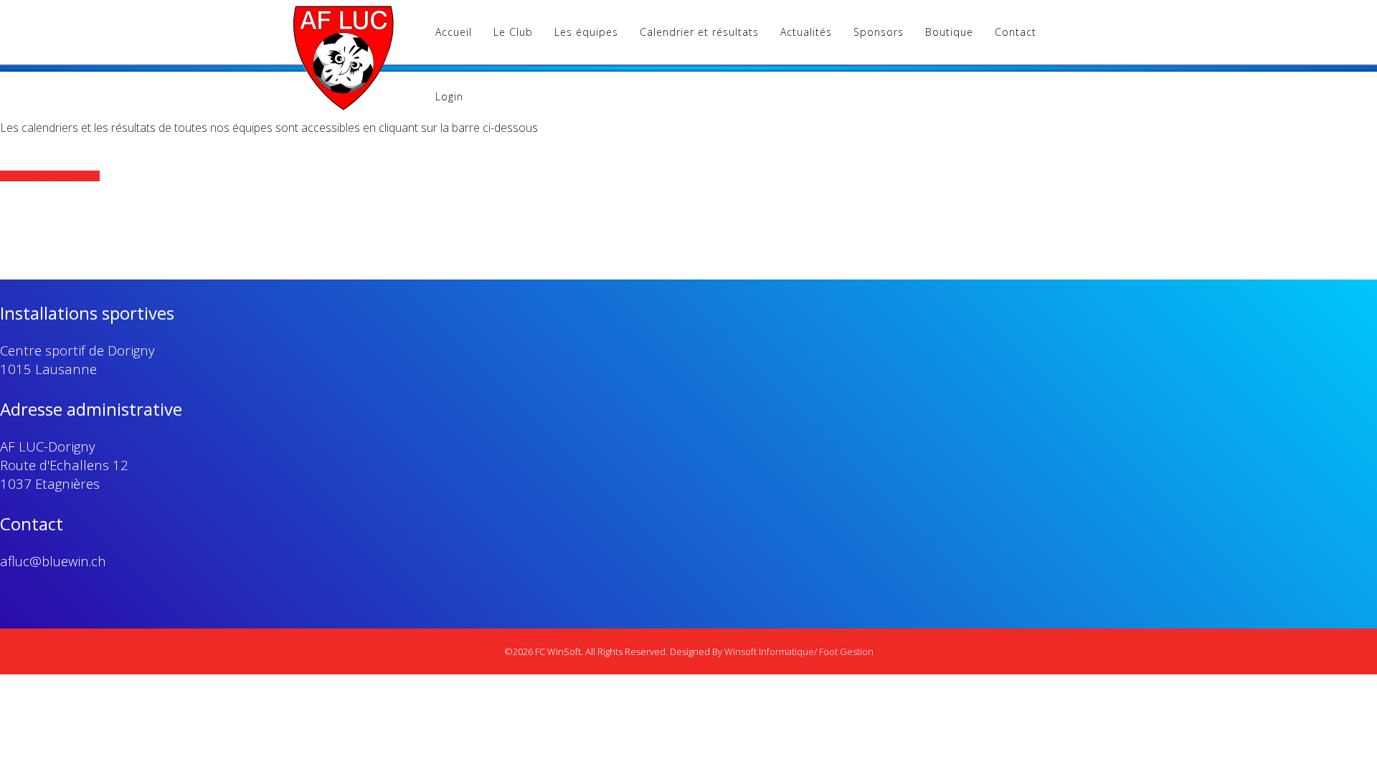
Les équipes (586, 32)
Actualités (806, 32)
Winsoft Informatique (769, 651)
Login (449, 96)
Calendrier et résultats (699, 32)
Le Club (513, 32)
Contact (1015, 32)
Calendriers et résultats (54, 176)
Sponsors (878, 32)
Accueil (453, 32)
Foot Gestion (846, 651)
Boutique (949, 32)
